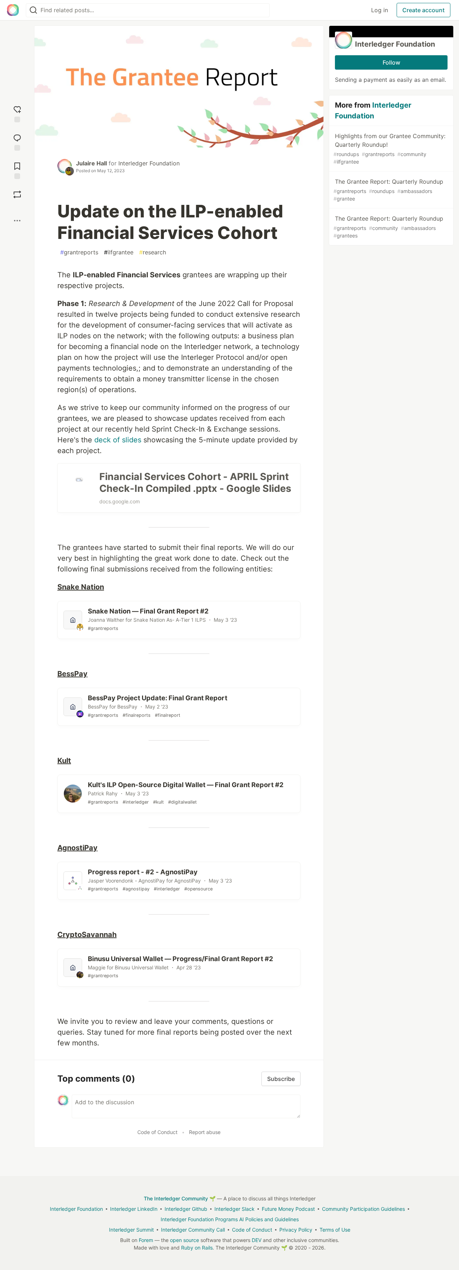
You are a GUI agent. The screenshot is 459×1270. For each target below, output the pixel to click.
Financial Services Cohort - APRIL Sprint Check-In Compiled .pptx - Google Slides (195, 483)
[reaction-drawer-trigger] (17, 113)
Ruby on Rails (197, 1248)
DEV (256, 1240)
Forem (146, 1240)
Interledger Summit (131, 1230)
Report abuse (205, 1132)
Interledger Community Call (193, 1230)
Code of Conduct (157, 1132)
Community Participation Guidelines (363, 1209)
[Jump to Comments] (17, 141)
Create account (423, 10)
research (152, 252)
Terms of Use (335, 1230)
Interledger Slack (234, 1209)
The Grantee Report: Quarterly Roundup (388, 190)
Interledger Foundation (149, 163)
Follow (391, 62)
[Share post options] (17, 220)
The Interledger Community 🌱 (180, 1198)
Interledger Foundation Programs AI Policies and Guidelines (230, 1219)
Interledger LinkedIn (133, 1209)
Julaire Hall (91, 163)
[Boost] (17, 194)
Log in (379, 10)
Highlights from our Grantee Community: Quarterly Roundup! (389, 148)
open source (184, 1240)
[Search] (33, 10)
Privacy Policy (295, 1230)
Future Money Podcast (288, 1209)
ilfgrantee (118, 252)
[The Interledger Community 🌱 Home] (13, 10)
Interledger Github (186, 1209)
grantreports (79, 252)
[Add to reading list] (17, 170)
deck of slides (117, 440)
